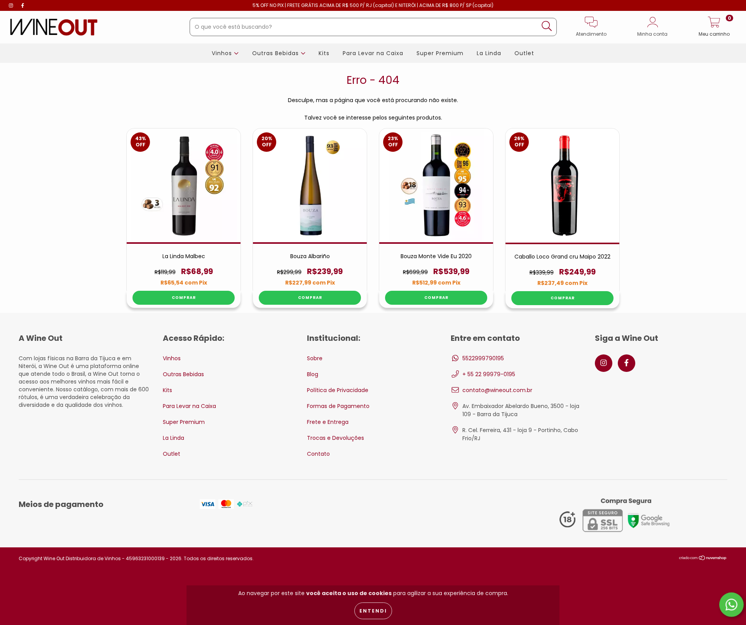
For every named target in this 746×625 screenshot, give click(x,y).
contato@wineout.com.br (497, 390)
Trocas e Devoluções (335, 438)
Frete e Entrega (328, 422)
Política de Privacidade (337, 390)
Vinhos (223, 53)
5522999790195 (483, 358)
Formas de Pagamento (338, 406)
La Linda (489, 53)
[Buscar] (547, 26)
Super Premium (440, 53)
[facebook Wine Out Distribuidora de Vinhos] (22, 5)
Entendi (373, 611)
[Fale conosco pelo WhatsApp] (731, 604)
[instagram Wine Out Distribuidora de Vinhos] (11, 5)
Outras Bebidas (276, 53)
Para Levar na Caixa (373, 53)
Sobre (314, 358)
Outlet (524, 53)
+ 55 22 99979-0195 (488, 374)
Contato (318, 454)
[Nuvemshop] (703, 558)
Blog (312, 374)
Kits (324, 53)
